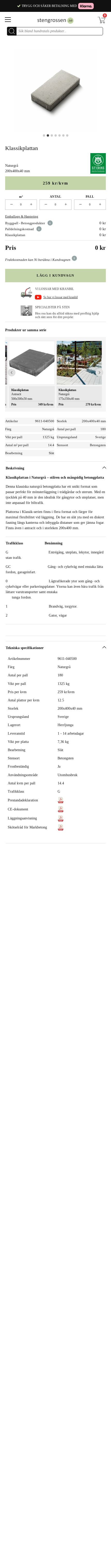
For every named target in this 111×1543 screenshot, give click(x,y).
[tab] (56, 555)
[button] (11, 372)
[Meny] (13, 19)
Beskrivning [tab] (15, 468)
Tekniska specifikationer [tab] (25, 648)
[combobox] (59, 31)
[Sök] (12, 31)
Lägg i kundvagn (55, 275)
